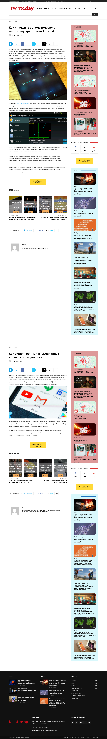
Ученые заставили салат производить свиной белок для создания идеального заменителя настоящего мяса (85, 308)
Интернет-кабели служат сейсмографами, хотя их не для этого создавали (83, 213)
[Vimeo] (95, 1)
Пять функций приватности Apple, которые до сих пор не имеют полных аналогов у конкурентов (84, 331)
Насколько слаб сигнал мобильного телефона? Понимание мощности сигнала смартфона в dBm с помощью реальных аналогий (83, 260)
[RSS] (76, 722)
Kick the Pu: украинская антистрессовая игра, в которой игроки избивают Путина (60, 204)
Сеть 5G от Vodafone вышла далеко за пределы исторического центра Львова (83, 92)
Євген (13, 35)
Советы (15, 21)
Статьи (75, 186)
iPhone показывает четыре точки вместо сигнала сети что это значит (26, 699)
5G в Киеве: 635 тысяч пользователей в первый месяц (84, 45)
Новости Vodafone (45, 211)
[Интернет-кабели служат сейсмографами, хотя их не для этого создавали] (85, 203)
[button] (96, 8)
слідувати (85, 146)
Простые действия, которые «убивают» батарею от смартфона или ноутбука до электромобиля (83, 191)
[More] (56, 44)
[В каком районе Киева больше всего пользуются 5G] (85, 103)
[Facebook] (88, 1)
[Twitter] (93, 1)
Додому (11, 21)
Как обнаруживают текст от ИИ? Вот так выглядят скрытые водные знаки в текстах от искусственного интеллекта (84, 236)
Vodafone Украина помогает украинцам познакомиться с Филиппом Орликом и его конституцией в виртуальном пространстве (83, 68)
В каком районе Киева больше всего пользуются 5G (83, 113)
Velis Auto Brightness (23, 103)
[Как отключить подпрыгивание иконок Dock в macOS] (13, 691)
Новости (15, 212)
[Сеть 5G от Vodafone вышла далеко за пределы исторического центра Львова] (85, 81)
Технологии (16, 190)
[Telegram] (81, 722)
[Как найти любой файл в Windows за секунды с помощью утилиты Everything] (13, 682)
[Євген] (10, 35)
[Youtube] (97, 1)
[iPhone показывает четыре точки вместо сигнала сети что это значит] (13, 699)
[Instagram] (90, 1)
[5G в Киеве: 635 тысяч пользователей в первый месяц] (85, 36)
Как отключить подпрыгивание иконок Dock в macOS (27, 690)
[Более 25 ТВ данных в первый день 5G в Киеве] (85, 124)
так (75, 146)
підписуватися (94, 146)
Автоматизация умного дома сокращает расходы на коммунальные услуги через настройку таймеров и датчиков (84, 285)
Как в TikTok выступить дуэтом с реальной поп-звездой (30, 204)
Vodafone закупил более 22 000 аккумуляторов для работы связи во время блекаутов (45, 204)
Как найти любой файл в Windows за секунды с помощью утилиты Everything (26, 682)
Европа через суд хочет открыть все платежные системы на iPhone (15, 204)
